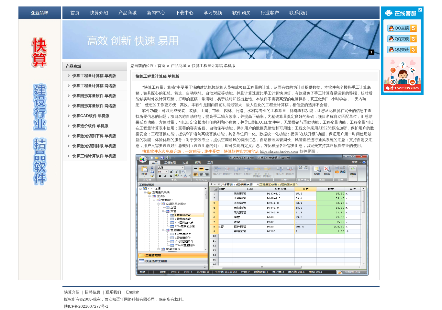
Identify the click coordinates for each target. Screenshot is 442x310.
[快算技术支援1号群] (404, 38)
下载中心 (184, 12)
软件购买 (241, 12)
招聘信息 (92, 292)
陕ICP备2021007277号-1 (86, 306)
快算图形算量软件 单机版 (94, 96)
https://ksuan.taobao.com (279, 151)
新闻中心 (156, 12)
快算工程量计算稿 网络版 (94, 85)
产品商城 (127, 12)
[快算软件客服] (404, 28)
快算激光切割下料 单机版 (94, 136)
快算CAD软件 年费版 (90, 116)
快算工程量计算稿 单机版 (94, 75)
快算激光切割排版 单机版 (94, 146)
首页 (75, 12)
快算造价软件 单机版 (90, 126)
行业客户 (270, 12)
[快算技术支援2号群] (404, 49)
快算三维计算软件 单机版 (94, 156)
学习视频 (213, 12)
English (132, 292)
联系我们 (298, 12)
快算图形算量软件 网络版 (94, 106)
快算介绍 (99, 12)
